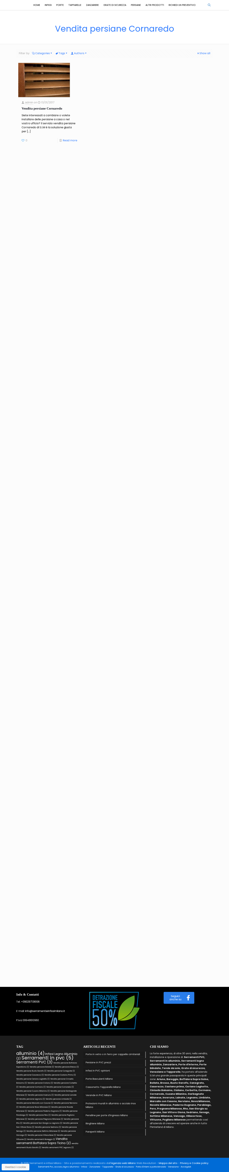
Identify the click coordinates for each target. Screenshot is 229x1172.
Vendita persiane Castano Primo (60, 1075)
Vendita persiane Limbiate (59, 1099)
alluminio (30, 1053)
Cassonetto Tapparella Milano (103, 1087)
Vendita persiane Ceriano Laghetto (33, 1079)
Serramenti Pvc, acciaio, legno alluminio (58, 1166)
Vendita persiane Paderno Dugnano (45, 1111)
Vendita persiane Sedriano (48, 1127)
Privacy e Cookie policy (194, 1163)
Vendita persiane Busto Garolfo (31, 1071)
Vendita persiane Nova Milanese (34, 1107)
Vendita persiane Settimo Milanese (43, 1131)
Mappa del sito (168, 1163)
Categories (42, 53)
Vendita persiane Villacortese (41, 1135)
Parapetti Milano (95, 1131)
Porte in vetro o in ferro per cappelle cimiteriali (113, 1054)
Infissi (84, 1166)
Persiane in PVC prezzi (98, 1062)
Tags (62, 53)
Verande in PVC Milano (99, 1095)
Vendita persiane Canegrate (61, 1071)
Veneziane (173, 1166)
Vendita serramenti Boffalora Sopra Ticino (43, 1141)
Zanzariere (94, 1166)
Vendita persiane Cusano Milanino (33, 1091)
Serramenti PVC (34, 1062)
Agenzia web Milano (123, 1163)
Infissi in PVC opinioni (98, 1070)
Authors (79, 53)
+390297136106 (30, 1001)
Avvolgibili (186, 1166)
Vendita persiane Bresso (67, 1067)
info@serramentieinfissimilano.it (45, 1011)
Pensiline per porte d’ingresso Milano (107, 1115)
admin (29, 102)
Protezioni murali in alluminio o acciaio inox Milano (111, 1105)
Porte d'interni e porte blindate (151, 1166)
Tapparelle (107, 1166)
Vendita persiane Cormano (32, 1087)
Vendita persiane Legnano (32, 1099)
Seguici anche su (175, 997)
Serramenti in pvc (47, 1057)
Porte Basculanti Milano (99, 1079)
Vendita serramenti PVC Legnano (58, 1147)
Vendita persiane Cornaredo (42, 108)
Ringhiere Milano (95, 1123)
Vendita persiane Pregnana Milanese (45, 1119)
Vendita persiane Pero (40, 1115)
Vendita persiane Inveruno (41, 1095)
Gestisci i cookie (15, 1167)
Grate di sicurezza (124, 1166)
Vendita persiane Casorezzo (30, 1075)
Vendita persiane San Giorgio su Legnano (42, 1123)
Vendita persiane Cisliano (40, 1083)
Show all (204, 53)
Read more (70, 140)
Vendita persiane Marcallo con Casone (34, 1103)
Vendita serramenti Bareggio (41, 1139)
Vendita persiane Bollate (42, 1067)
